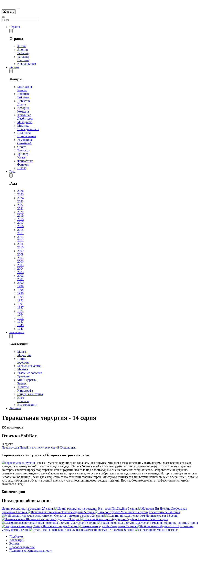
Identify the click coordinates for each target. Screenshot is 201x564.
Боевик (22, 90)
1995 (20, 296)
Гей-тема (23, 97)
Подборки (16, 536)
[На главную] (9, 7)
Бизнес (21, 383)
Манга (21, 351)
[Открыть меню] (3, 17)
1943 (20, 328)
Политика (24, 132)
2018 (20, 219)
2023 (20, 201)
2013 (20, 236)
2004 (20, 268)
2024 (20, 198)
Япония (22, 49)
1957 (20, 321)
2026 (20, 190)
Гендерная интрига (30, 394)
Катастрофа (25, 390)
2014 (20, 233)
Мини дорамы (26, 380)
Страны (14, 26)
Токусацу (23, 150)
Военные (23, 93)
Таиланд (23, 56)
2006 (20, 261)
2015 (20, 229)
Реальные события (29, 372)
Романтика (24, 139)
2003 (20, 272)
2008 (20, 254)
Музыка (22, 369)
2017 (20, 222)
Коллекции (16, 332)
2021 (20, 208)
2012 (20, 240)
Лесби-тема (25, 118)
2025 (20, 194)
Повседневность (28, 129)
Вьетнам (23, 60)
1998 (20, 289)
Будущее (23, 362)
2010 (20, 247)
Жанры (14, 67)
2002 (20, 275)
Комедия (23, 111)
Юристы (23, 387)
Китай (21, 46)
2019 (20, 215)
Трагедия (23, 376)
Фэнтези (23, 164)
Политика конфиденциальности (30, 550)
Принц (21, 358)
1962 (20, 318)
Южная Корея (26, 63)
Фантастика (25, 161)
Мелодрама (24, 122)
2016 (20, 226)
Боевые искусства (29, 365)
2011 (20, 243)
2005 (20, 265)
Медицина (24, 355)
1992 (20, 300)
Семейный (24, 143)
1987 (20, 307)
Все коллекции (27, 404)
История (23, 108)
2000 (20, 282)
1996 (20, 293)
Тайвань (22, 53)
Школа (21, 168)
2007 (20, 258)
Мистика (23, 125)
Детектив (23, 101)
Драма (21, 104)
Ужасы (21, 157)
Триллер (22, 154)
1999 (20, 286)
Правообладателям (22, 547)
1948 (20, 325)
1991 (20, 304)
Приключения (26, 136)
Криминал (24, 115)
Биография (24, 86)
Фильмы (15, 408)
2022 (20, 205)
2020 (20, 212)
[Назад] (11, 31)
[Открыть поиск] (18, 8)
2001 (20, 279)
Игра (20, 397)
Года (12, 171)
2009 (20, 251)
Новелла (23, 401)
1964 (20, 314)
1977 (20, 311)
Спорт (21, 146)
